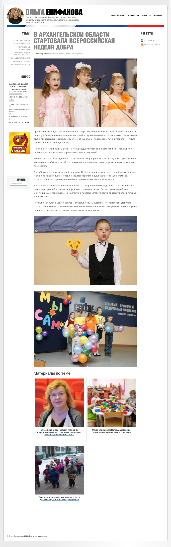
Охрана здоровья (21, 61)
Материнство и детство (74, 54)
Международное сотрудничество (22, 53)
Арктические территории (24, 48)
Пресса (146, 15)
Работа (158, 15)
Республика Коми (22, 43)
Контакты (133, 15)
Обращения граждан (20, 58)
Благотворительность (19, 65)
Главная (49, 16)
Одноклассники (152, 44)
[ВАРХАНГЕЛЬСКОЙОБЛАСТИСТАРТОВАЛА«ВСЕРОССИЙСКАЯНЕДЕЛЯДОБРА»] (75, 40)
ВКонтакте (149, 40)
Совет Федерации (22, 40)
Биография (117, 15)
